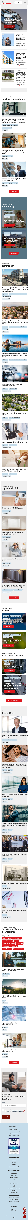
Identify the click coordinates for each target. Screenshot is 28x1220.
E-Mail (4, 1102)
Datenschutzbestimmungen (18, 1110)
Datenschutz (14, 1190)
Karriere (14, 1164)
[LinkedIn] (12, 1210)
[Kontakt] (24, 1213)
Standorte (14, 1162)
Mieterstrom (14, 946)
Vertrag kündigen (14, 1199)
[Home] (6, 2)
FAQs (14, 1179)
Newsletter (14, 1173)
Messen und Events (14, 1177)
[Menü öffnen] (25, 2)
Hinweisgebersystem (14, 1195)
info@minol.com (15, 1135)
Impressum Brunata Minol (14, 1188)
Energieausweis (17, 938)
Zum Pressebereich (13, 700)
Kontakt (14, 1160)
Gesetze (16, 941)
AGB (14, 1185)
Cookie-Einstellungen (14, 1197)
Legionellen (20, 943)
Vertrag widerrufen (14, 1201)
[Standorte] (24, 1216)
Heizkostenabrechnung (8, 943)
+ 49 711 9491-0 (14, 1133)
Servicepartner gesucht (14, 1166)
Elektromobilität (6, 938)
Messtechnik (5, 946)
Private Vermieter (7, 948)
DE (18, 2)
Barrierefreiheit (14, 1192)
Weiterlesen (8, 26)
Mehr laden (14, 191)
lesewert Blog (14, 1175)
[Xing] (15, 1210)
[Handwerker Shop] (24, 1209)
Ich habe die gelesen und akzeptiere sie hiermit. (15, 1110)
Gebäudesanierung (7, 941)
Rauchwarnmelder (18, 948)
